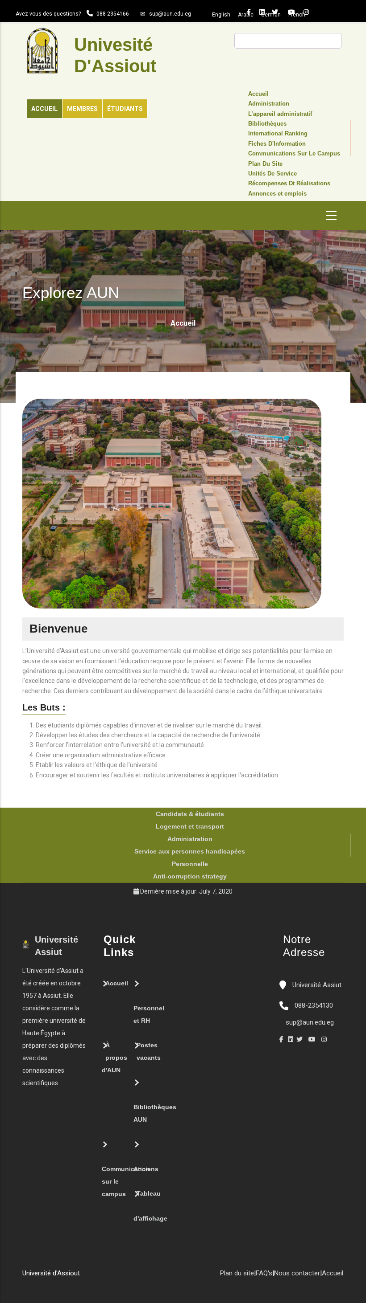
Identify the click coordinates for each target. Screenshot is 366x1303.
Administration (268, 104)
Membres (82, 108)
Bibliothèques (267, 124)
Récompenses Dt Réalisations (289, 183)
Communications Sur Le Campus (294, 154)
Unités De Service (272, 174)
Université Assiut (316, 985)
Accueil (44, 108)
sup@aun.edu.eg (170, 14)
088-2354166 (112, 14)
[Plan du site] (111, 1276)
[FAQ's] (102, 1276)
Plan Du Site (265, 164)
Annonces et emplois (277, 194)
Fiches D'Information (277, 144)
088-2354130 (314, 1005)
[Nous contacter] (93, 1276)
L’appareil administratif (280, 114)
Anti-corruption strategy (190, 876)
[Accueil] (84, 1276)
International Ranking (278, 134)
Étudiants (125, 108)
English (221, 15)
